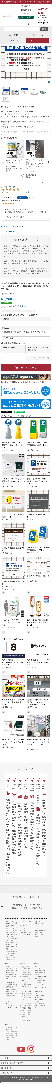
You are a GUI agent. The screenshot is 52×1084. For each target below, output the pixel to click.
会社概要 (13, 35)
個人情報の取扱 (7, 1068)
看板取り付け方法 (40, 932)
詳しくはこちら (12, 1007)
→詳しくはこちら (27, 934)
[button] (3, 162)
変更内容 (5, 328)
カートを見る (26, 24)
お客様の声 (38, 936)
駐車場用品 (26, 6)
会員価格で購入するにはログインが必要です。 (20, 315)
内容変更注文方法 (40, 930)
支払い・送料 (37, 35)
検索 (44, 29)
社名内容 (5, 319)
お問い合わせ (37, 40)
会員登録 (37, 921)
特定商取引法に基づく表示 (12, 1063)
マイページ (26, 21)
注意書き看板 (26, 10)
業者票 (26, 13)
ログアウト (38, 929)
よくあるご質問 (13, 40)
